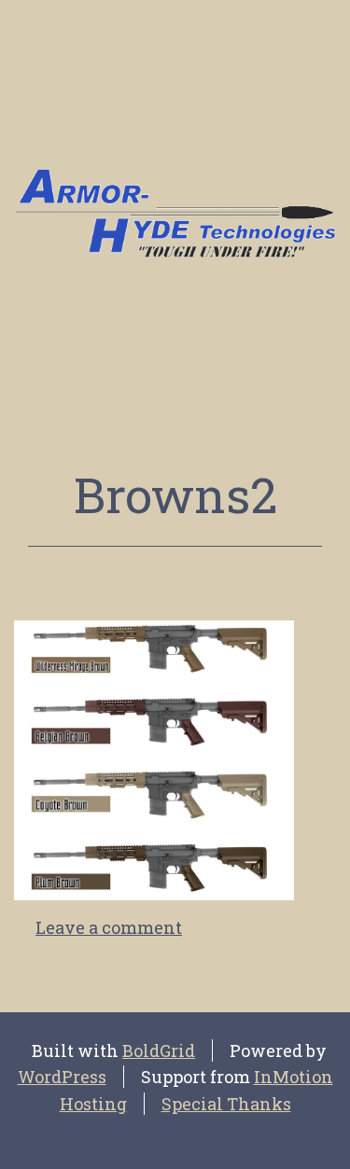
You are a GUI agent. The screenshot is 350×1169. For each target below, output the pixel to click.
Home (71, 44)
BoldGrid (158, 1050)
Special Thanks (226, 1103)
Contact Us (252, 44)
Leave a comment (108, 927)
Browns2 (175, 494)
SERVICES (151, 44)
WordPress (62, 1076)
